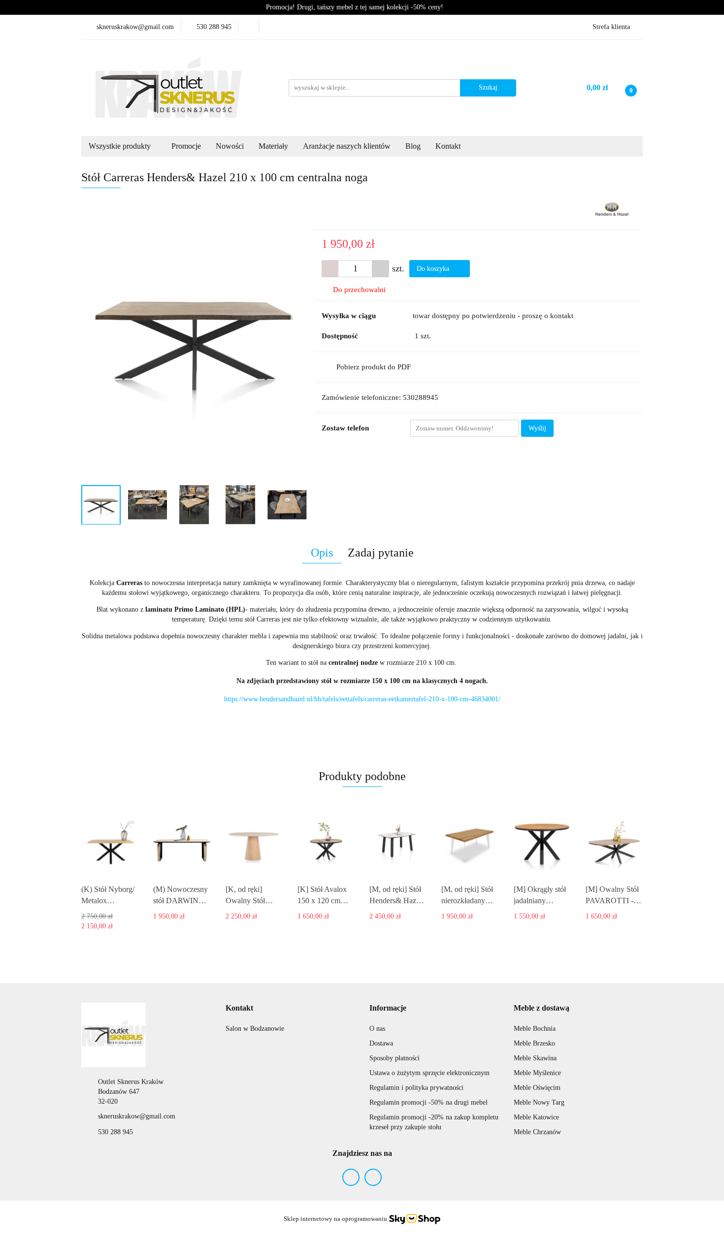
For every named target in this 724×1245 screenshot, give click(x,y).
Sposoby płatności (394, 1058)
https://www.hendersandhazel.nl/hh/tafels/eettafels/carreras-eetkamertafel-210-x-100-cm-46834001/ (362, 699)
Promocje (186, 146)
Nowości (230, 146)
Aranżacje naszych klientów (347, 146)
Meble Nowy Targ (539, 1102)
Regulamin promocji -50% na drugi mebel (428, 1102)
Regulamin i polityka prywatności (416, 1087)
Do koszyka (434, 268)
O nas (377, 1028)
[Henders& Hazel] (612, 209)
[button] (239, 1008)
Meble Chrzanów (537, 1132)
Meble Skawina (535, 1058)
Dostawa (381, 1043)
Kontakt (448, 146)
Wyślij (537, 428)
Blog (413, 146)
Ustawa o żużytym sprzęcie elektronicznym (429, 1073)
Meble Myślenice (537, 1073)
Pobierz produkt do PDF (373, 367)
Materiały (273, 146)
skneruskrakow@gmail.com (136, 1116)
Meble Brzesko (534, 1043)
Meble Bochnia (535, 1028)
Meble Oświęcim (537, 1087)
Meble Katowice (536, 1117)
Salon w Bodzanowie (255, 1028)
